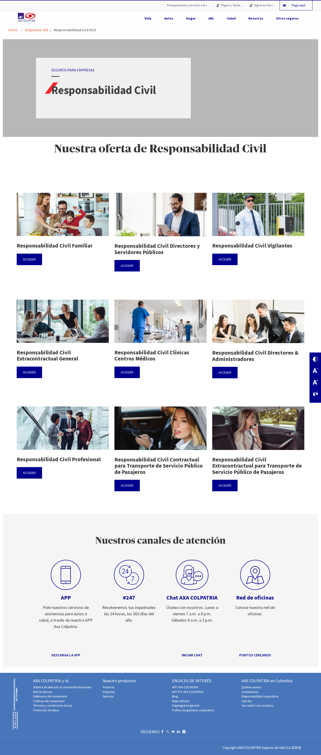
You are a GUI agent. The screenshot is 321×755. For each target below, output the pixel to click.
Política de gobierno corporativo (193, 710)
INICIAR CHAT (192, 655)
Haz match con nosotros (257, 706)
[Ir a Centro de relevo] (315, 394)
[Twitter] (167, 732)
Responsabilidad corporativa (260, 696)
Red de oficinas (42, 692)
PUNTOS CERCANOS (255, 655)
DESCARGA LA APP (65, 655)
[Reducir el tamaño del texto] (315, 371)
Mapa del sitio (181, 701)
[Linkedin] (178, 732)
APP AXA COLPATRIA (185, 687)
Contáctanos (250, 692)
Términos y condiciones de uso (52, 706)
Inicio (13, 29)
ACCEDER (29, 259)
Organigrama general (185, 706)
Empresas (109, 692)
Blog (175, 696)
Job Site (247, 701)
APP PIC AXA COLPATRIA (187, 692)
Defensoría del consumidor (50, 696)
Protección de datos (46, 710)
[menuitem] (188, 5)
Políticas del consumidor (49, 701)
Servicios (108, 696)
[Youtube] (173, 732)
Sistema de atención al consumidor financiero (62, 687)
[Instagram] (184, 732)
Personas (108, 687)
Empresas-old (36, 29)
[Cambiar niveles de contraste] (315, 359)
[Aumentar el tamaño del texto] (315, 382)
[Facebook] (162, 732)
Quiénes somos (251, 687)
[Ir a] (27, 17)
